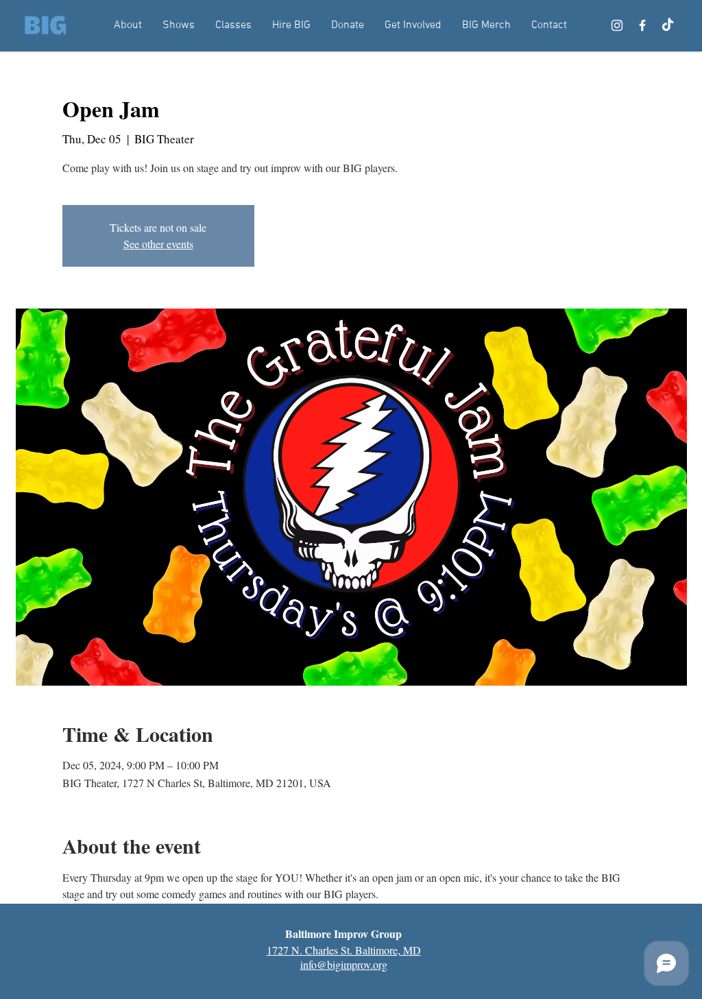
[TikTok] (667, 25)
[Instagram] (617, 25)
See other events (158, 244)
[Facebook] (642, 25)
